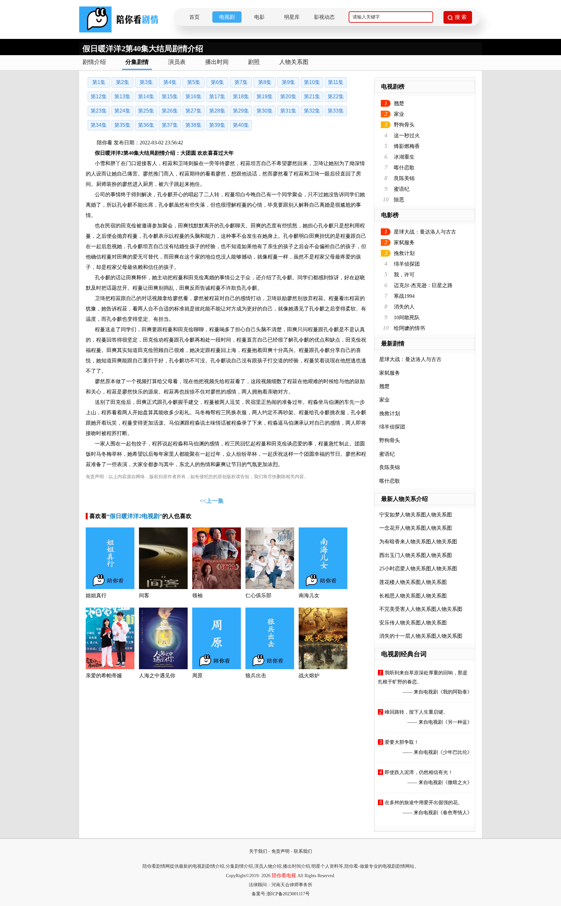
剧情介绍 (94, 62)
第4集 (170, 82)
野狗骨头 (404, 124)
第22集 (336, 96)
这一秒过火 (407, 135)
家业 (399, 114)
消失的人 (404, 306)
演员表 (177, 62)
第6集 (217, 82)
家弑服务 (404, 242)
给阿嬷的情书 (409, 328)
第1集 (99, 82)
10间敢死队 (407, 317)
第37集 (170, 125)
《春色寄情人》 (455, 812)
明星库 (292, 17)
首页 (194, 17)
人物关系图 (293, 62)
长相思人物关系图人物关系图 (413, 595)
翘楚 (399, 103)
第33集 (336, 111)
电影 (259, 17)
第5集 (193, 82)
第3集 (146, 82)
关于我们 (258, 851)
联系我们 (303, 851)
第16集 (193, 96)
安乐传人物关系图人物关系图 (413, 622)
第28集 (217, 111)
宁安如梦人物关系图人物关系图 (415, 514)
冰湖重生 (404, 157)
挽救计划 (404, 253)
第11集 (335, 82)
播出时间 (217, 62)
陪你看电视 (284, 875)
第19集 (264, 96)
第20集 (288, 96)
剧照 (254, 62)
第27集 (193, 111)
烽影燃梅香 (407, 146)
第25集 (146, 111)
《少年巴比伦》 (455, 752)
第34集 (99, 125)
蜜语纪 (401, 189)
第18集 (241, 96)
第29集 (241, 111)
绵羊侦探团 (407, 264)
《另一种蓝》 (457, 722)
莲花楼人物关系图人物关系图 (413, 582)
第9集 (288, 82)
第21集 (312, 96)
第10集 (312, 82)
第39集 (217, 125)
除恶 (399, 199)
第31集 (288, 111)
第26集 (170, 111)
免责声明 (280, 851)
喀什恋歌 (404, 167)
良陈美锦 (404, 178)
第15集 (170, 96)
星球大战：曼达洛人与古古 (425, 232)
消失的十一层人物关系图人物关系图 (420, 636)
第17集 (217, 96)
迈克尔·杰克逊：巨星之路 (423, 285)
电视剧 (227, 17)
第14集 (146, 96)
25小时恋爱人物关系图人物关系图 (418, 568)
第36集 (146, 125)
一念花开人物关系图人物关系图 (415, 528)
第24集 (122, 111)
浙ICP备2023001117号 (288, 893)
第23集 (99, 111)
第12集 (99, 96)
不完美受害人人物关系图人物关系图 (420, 609)
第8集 (264, 82)
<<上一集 (212, 501)
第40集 (241, 125)
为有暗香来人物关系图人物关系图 (418, 541)
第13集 (122, 96)
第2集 (122, 82)
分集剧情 (137, 62)
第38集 (193, 125)
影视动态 (324, 17)
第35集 (122, 125)
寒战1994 (404, 296)
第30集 (264, 111)
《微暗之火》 (457, 782)
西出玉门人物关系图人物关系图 (415, 555)
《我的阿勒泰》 (455, 692)
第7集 (241, 82)
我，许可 (404, 274)
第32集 (312, 111)
